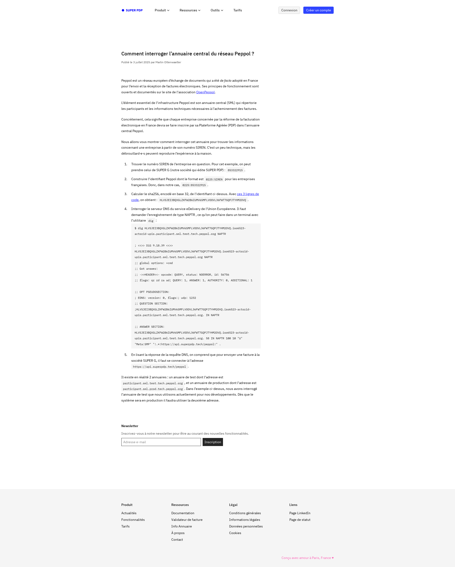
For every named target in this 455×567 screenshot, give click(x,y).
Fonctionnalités (133, 520)
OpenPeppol (205, 92)
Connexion (289, 10)
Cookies (235, 533)
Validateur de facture (187, 520)
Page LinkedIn (299, 513)
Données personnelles (246, 526)
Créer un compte (318, 10)
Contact (177, 539)
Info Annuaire (181, 526)
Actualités (128, 513)
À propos (178, 533)
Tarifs (237, 10)
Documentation (182, 513)
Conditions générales (245, 513)
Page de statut (299, 520)
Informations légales (244, 520)
